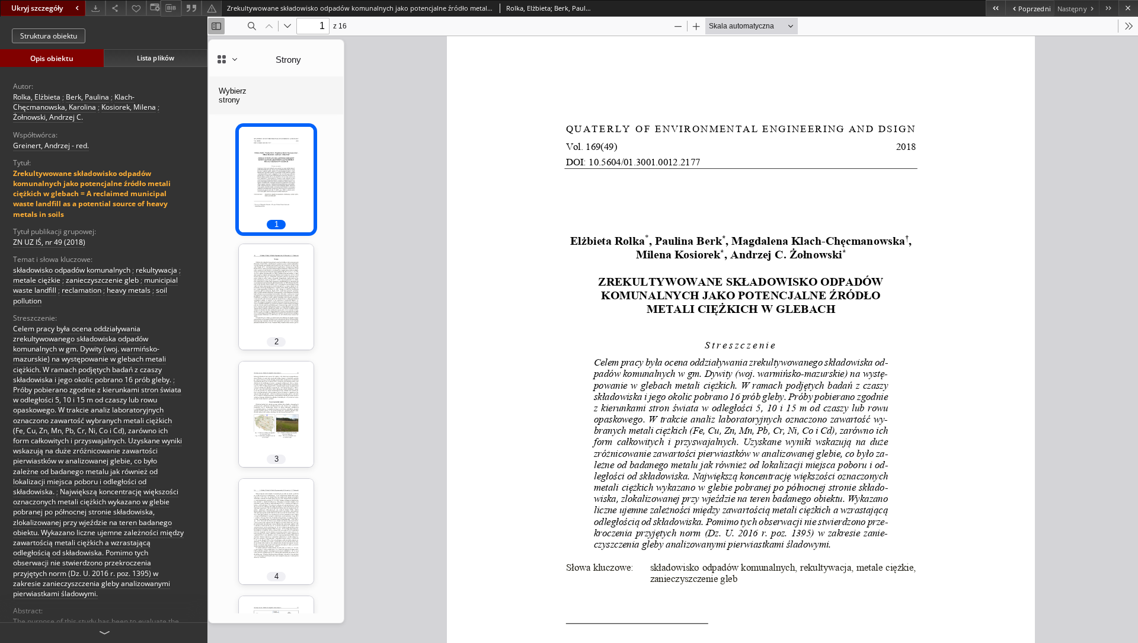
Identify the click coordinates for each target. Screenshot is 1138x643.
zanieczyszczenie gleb (102, 280)
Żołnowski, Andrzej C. (48, 117)
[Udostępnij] (116, 8)
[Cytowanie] (191, 8)
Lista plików (155, 57)
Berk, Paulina (87, 97)
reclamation (81, 290)
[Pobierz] (95, 8)
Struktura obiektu (48, 36)
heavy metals (129, 290)
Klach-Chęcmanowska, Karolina (74, 102)
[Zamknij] (1128, 8)
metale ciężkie (36, 280)
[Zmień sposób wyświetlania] (153, 8)
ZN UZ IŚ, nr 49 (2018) (49, 242)
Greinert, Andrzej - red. (51, 145)
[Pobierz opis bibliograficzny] (171, 8)
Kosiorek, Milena (128, 107)
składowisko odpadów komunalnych (71, 270)
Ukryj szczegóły (37, 8)
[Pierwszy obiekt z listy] (995, 8)
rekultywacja (156, 270)
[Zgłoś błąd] (212, 8)
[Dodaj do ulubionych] (136, 8)
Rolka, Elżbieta (36, 97)
